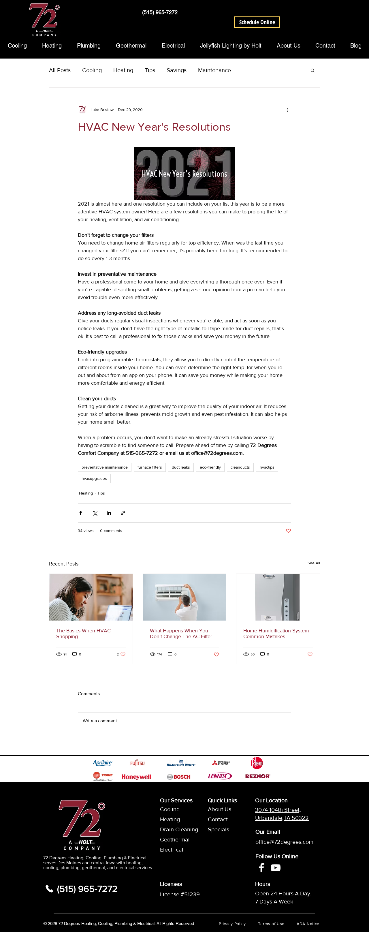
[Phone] (49, 889)
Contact (218, 819)
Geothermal (174, 839)
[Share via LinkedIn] (109, 513)
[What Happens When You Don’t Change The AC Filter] (184, 597)
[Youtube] (276, 868)
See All (314, 563)
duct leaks (181, 467)
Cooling (92, 70)
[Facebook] (261, 868)
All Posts (60, 70)
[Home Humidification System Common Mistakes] (278, 597)
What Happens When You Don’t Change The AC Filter (181, 633)
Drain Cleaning (174, 829)
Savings (177, 70)
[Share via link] (123, 513)
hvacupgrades (94, 478)
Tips (150, 70)
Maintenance (214, 70)
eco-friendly (210, 467)
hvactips (267, 467)
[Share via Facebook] (80, 513)
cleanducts (240, 467)
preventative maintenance (105, 467)
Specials (218, 829)
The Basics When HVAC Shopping (83, 633)
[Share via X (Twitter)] (94, 513)
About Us (219, 809)
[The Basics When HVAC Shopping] (91, 597)
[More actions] (287, 109)
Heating (123, 70)
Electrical (171, 849)
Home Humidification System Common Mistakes (276, 633)
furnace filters (150, 467)
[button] (257, 22)
